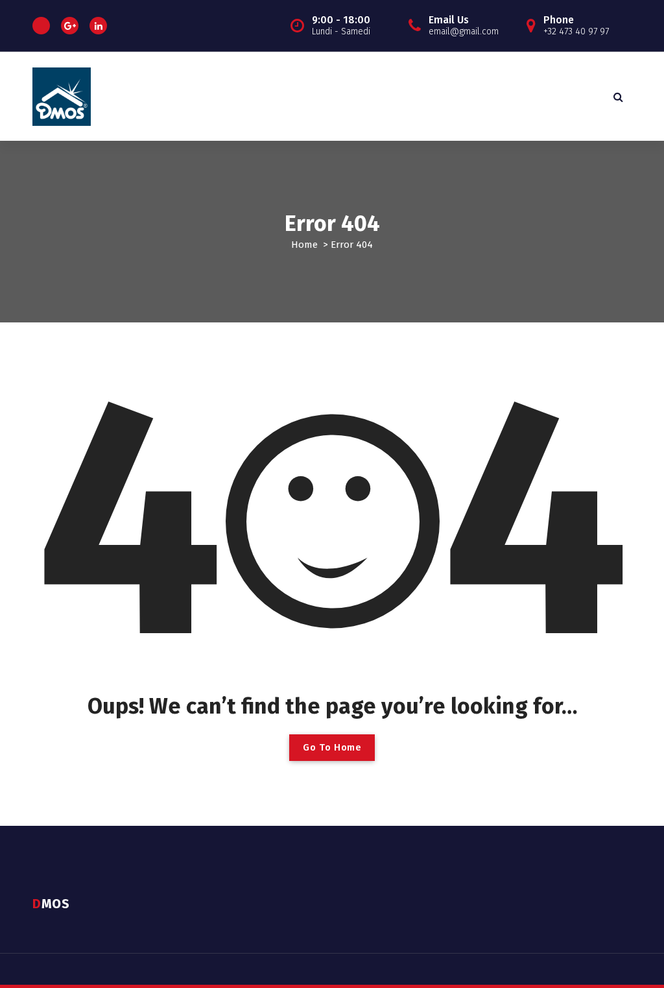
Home (304, 244)
